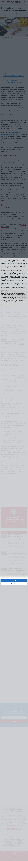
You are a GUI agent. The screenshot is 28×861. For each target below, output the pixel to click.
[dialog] (14, 559)
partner (11, 263)
